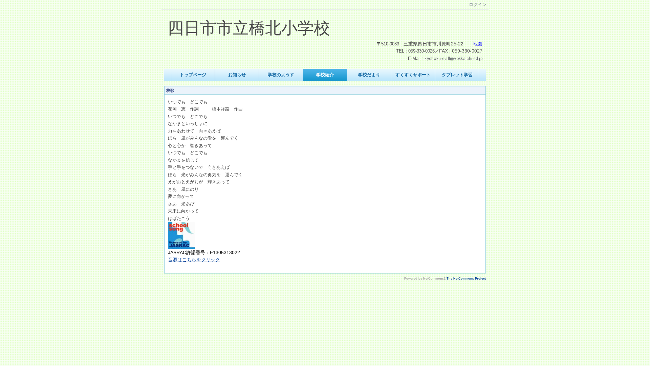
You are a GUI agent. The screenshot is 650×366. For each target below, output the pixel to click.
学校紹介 (325, 74)
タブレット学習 (457, 74)
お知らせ (237, 74)
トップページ (193, 74)
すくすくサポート (413, 74)
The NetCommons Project (466, 278)
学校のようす (281, 74)
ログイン (477, 4)
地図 (477, 43)
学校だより (369, 74)
